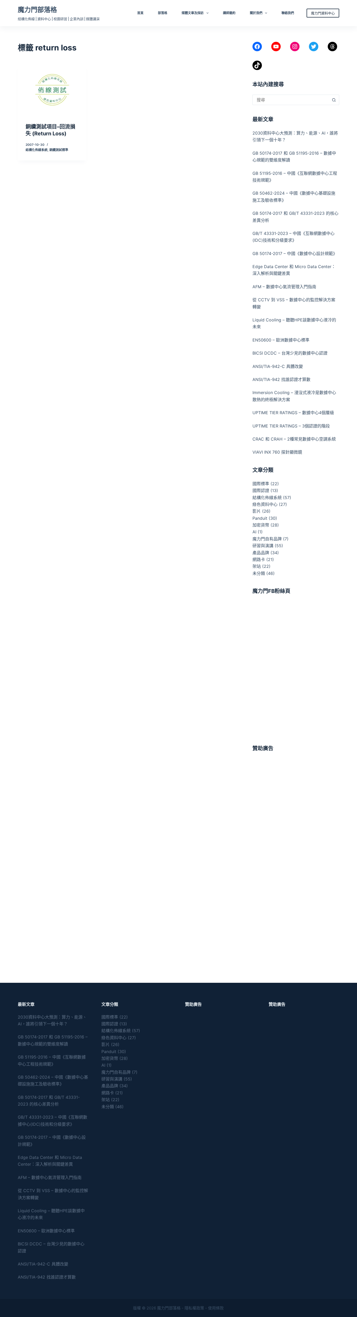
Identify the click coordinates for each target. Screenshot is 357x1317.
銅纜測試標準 (58, 150)
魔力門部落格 (37, 10)
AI (254, 531)
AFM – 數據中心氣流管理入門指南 (284, 286)
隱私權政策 (194, 1308)
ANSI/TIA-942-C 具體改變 (277, 366)
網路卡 (258, 559)
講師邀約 (229, 13)
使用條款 (216, 1308)
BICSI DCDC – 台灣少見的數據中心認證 (289, 353)
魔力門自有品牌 (267, 538)
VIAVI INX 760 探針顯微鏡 (277, 452)
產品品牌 (260, 552)
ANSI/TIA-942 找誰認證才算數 (281, 379)
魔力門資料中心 (323, 13)
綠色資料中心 (265, 504)
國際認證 (260, 490)
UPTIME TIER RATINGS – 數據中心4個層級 (293, 412)
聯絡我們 (287, 13)
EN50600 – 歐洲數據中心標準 (280, 340)
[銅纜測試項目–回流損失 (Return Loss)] (52, 89)
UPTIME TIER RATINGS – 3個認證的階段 (291, 426)
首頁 (140, 13)
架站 (256, 566)
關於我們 (256, 13)
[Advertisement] (295, 791)
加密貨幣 (260, 525)
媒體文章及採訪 (193, 13)
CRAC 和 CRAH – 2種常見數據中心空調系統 (294, 439)
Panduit (259, 518)
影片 (256, 511)
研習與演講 (262, 545)
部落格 (162, 13)
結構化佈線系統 (37, 150)
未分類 (258, 573)
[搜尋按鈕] (334, 100)
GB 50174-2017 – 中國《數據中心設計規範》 (294, 253)
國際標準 (260, 483)
